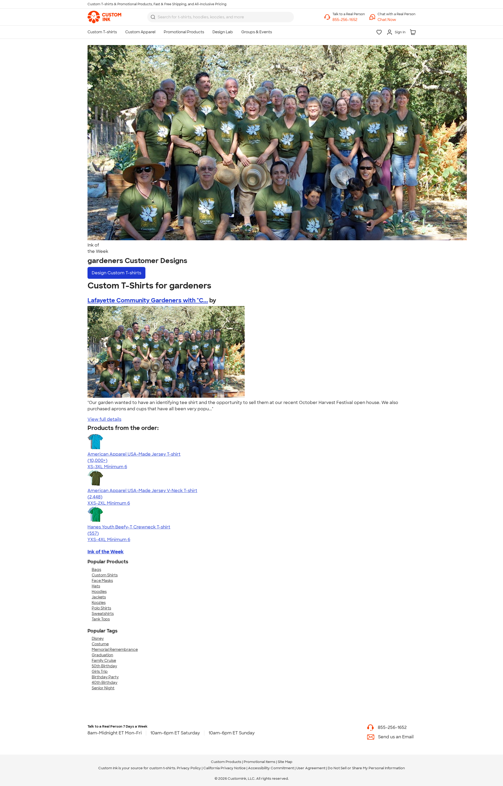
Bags (96, 569)
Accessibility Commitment (271, 768)
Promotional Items (259, 762)
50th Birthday (104, 666)
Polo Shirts (101, 608)
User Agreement (310, 768)
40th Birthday (104, 682)
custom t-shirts (162, 768)
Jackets (99, 597)
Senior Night (103, 688)
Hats (96, 586)
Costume (100, 644)
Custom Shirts (105, 575)
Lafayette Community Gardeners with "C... (148, 300)
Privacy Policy (189, 768)
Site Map (285, 762)
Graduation (102, 655)
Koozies (99, 602)
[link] (104, 17)
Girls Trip (100, 671)
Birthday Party (105, 677)
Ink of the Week (106, 552)
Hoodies (99, 591)
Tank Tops (101, 619)
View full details (104, 419)
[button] (396, 20)
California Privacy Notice (224, 768)
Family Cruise (104, 660)
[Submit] (153, 17)
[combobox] (220, 17)
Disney (98, 638)
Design (116, 273)
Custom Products (226, 762)
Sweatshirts (103, 613)
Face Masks (102, 580)
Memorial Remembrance (115, 649)
